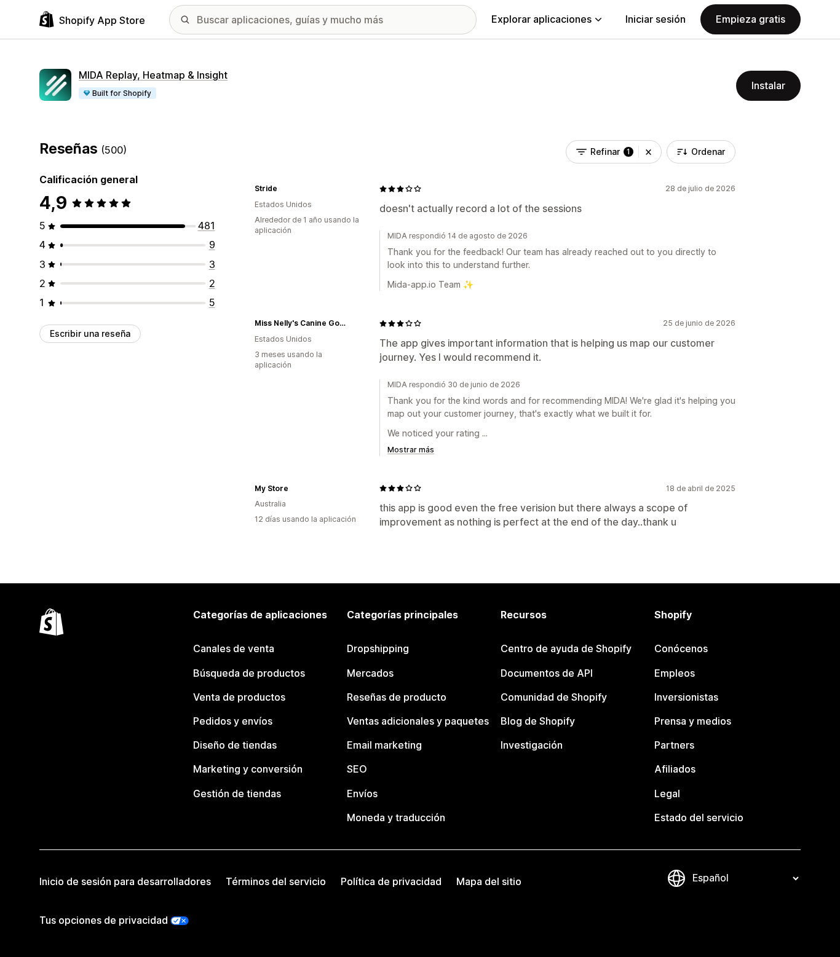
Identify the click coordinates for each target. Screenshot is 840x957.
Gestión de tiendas (237, 793)
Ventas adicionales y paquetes (418, 721)
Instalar (768, 85)
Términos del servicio (276, 881)
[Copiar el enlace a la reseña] (285, 189)
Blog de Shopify (538, 721)
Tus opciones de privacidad (103, 920)
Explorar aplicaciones (541, 19)
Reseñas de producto (396, 697)
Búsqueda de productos (249, 673)
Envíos (362, 793)
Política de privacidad (391, 881)
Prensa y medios (692, 721)
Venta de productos (239, 697)
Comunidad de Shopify (554, 697)
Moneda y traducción (396, 817)
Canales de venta (233, 648)
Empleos (674, 673)
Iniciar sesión (655, 19)
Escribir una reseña (90, 333)
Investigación (532, 745)
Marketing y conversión (248, 769)
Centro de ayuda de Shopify (566, 648)
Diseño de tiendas (235, 745)
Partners (674, 745)
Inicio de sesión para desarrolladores (125, 881)
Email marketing (384, 745)
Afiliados (674, 769)
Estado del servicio (698, 817)
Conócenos (681, 648)
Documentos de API (547, 673)
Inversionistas (686, 697)
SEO (357, 769)
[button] (648, 152)
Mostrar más (410, 449)
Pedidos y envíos (232, 721)
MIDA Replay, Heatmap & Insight (153, 75)
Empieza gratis (750, 19)
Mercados (370, 673)
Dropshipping (378, 648)
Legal (667, 793)
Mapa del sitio (488, 881)
